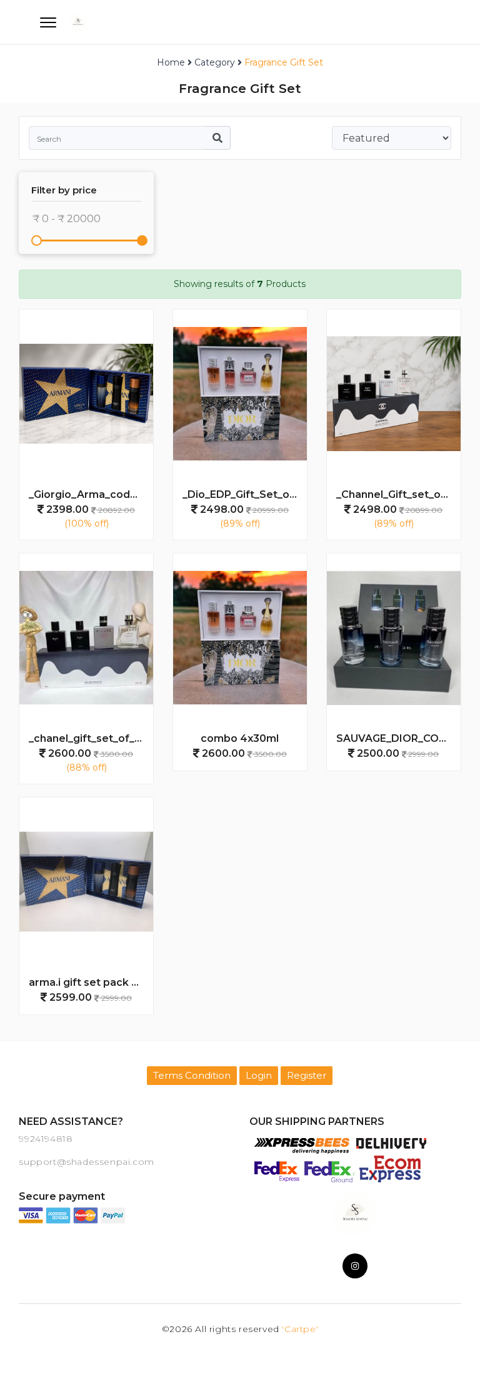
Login (259, 1075)
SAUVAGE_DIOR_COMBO (398, 738)
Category (214, 62)
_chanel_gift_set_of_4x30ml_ (91, 738)
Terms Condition (192, 1075)
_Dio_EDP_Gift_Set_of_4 (244, 494)
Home (171, 62)
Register (306, 1075)
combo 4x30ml (240, 738)
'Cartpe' (300, 1329)
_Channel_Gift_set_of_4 (397, 494)
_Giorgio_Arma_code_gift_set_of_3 (91, 494)
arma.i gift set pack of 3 (90, 982)
